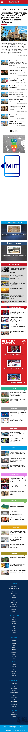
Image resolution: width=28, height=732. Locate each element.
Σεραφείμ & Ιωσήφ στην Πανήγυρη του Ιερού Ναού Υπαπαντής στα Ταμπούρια (17, 108)
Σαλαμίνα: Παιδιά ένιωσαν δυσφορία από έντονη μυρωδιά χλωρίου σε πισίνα (17, 277)
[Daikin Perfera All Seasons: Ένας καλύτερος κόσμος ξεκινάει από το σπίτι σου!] (5, 533)
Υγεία (14, 388)
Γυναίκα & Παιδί (14, 474)
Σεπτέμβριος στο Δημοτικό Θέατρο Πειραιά (14, 234)
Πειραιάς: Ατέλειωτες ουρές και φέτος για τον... (14, 255)
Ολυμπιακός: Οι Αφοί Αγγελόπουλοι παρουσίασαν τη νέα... (14, 355)
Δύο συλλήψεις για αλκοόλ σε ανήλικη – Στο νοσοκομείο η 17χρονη (17, 297)
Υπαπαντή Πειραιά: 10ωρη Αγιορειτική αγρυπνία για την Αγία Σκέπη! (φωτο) (17, 72)
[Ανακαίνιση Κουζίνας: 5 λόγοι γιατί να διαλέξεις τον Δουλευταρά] (5, 539)
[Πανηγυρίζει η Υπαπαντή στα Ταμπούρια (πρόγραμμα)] (4, 101)
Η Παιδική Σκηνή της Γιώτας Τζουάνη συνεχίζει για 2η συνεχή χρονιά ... (18, 480)
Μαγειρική (14, 500)
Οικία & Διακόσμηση (14, 527)
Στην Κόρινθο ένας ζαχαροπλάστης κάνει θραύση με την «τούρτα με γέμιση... (18, 513)
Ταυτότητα (21, 726)
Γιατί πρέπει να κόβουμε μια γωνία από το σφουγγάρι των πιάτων (17, 506)
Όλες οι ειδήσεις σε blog (14, 5)
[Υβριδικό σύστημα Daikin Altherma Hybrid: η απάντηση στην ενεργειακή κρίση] (5, 546)
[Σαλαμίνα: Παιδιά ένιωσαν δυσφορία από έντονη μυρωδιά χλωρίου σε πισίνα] (5, 277)
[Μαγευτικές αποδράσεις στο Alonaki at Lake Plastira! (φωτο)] (5, 467)
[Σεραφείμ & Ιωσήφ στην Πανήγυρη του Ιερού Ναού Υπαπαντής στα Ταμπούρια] (4, 108)
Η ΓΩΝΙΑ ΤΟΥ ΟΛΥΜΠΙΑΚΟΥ (8, 342)
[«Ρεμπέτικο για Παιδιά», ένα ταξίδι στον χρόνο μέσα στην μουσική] (5, 493)
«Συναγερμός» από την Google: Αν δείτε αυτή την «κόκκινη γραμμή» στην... (18, 414)
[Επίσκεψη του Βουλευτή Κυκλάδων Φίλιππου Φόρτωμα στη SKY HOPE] (5, 283)
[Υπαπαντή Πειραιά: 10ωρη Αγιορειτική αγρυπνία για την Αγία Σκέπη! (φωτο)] (4, 72)
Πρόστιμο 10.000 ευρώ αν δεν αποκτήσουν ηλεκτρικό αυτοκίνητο (17, 440)
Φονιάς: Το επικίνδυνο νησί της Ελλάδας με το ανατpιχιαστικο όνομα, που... (17, 454)
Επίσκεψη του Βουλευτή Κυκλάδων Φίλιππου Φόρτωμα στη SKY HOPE (17, 283)
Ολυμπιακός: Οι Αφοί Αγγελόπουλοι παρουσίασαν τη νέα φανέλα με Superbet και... (17, 312)
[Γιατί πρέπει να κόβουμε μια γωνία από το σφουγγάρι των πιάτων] (5, 506)
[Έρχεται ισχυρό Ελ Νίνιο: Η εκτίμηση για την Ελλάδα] (5, 290)
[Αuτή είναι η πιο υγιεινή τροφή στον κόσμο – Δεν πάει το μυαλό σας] (5, 559)
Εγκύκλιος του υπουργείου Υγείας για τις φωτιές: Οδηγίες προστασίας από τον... (18, 394)
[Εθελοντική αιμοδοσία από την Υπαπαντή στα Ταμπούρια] (4, 80)
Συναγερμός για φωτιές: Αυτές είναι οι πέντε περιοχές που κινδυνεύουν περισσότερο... (17, 303)
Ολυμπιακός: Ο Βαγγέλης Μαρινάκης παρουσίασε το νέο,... (14, 369)
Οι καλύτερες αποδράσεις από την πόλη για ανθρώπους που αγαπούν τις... (17, 460)
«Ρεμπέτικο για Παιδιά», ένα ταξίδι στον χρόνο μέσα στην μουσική (17, 493)
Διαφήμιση (11, 727)
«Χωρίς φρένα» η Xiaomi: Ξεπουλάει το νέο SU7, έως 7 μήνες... (17, 434)
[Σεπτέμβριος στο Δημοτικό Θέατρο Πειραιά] (14, 228)
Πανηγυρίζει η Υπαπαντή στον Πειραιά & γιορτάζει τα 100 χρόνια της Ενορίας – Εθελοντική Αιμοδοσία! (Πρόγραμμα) (14, 17)
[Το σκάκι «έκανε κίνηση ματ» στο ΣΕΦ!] (5, 333)
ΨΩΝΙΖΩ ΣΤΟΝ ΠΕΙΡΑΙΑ (15, 243)
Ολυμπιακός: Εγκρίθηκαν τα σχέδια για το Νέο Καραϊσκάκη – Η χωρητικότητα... (18, 326)
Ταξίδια (14, 448)
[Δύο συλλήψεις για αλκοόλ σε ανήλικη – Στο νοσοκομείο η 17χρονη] (5, 296)
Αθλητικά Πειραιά (15, 307)
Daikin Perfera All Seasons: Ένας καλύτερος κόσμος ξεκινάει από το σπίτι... (18, 533)
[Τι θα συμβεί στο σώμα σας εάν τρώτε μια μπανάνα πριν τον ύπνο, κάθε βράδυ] (5, 565)
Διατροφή (14, 553)
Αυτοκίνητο (14, 428)
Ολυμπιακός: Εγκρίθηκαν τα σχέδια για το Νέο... (14, 383)
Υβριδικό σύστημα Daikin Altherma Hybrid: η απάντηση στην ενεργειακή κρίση (18, 546)
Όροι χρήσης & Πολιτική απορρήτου (10, 726)
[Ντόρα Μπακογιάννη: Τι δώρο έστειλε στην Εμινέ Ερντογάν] (5, 519)
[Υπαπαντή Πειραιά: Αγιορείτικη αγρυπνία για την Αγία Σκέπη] (4, 94)
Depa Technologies (21, 730)
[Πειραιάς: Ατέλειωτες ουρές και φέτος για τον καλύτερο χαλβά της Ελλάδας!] (14, 249)
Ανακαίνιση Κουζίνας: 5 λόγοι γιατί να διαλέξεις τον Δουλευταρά (17, 539)
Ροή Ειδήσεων (15, 264)
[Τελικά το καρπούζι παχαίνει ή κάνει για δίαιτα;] (5, 401)
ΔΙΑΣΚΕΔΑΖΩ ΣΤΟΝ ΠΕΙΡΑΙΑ (15, 222)
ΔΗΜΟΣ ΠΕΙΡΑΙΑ (4, 24)
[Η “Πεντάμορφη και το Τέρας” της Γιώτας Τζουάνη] (5, 486)
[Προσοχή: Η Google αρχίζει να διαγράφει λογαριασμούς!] (5, 420)
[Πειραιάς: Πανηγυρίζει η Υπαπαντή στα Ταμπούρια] (4, 87)
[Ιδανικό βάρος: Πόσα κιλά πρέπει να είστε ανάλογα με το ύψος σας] (5, 572)
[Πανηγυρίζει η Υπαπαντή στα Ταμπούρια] (4, 116)
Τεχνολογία (14, 408)
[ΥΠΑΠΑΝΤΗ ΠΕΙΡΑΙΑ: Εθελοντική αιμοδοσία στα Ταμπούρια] (4, 123)
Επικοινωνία (16, 727)
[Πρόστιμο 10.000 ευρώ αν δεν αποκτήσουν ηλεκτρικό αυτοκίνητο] (5, 440)
